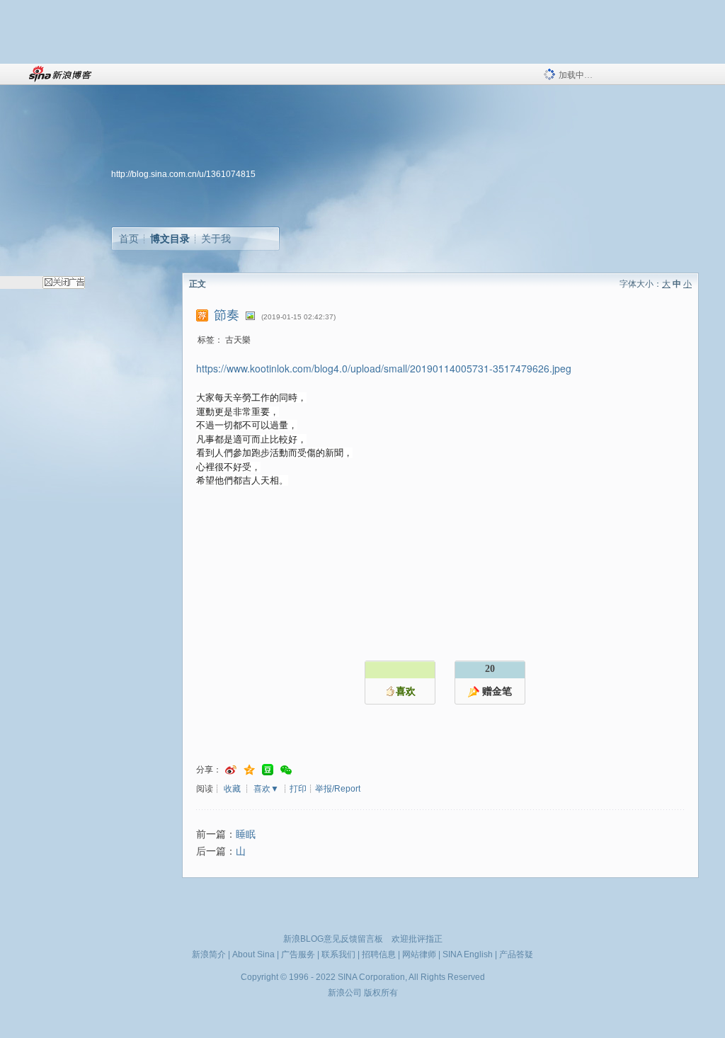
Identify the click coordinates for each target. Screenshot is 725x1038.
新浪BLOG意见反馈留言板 (333, 939)
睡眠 (246, 834)
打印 (298, 789)
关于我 (216, 238)
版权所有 (381, 993)
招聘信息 (379, 954)
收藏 (232, 789)
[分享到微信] (286, 770)
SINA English (468, 954)
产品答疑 (516, 954)
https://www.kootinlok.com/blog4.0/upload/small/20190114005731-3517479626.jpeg (383, 368)
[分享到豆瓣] (267, 770)
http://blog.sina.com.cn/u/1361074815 (183, 174)
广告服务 (298, 954)
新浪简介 (209, 954)
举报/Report (337, 789)
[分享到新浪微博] (230, 770)
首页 (129, 238)
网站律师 (419, 954)
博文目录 (170, 238)
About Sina (253, 954)
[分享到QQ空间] (249, 770)
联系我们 (338, 954)
